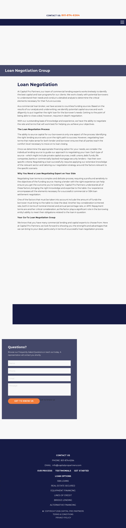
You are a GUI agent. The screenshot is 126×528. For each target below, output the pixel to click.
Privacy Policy (63, 518)
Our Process (44, 471)
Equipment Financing (63, 490)
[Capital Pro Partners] (63, 7)
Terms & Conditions (63, 514)
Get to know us (23, 401)
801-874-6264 (70, 15)
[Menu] (122, 22)
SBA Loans (63, 481)
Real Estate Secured (63, 486)
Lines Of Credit (63, 495)
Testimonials (63, 471)
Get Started (81, 471)
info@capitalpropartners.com (66, 465)
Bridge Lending (63, 500)
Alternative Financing (63, 505)
